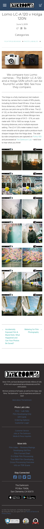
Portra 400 (37, 136)
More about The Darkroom (22, 400)
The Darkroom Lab (24, 140)
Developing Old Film (22, 450)
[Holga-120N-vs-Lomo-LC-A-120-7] (22, 280)
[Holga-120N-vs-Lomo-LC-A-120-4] (22, 207)
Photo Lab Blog (31, 41)
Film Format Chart (22, 453)
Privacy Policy (6, 513)
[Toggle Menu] (5, 5)
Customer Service (22, 431)
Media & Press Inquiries (22, 436)
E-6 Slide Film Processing (22, 456)
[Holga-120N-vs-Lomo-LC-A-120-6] (22, 256)
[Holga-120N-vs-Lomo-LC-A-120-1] (22, 304)
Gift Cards (22, 417)
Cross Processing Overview (22, 462)
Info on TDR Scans (22, 465)
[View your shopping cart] (40, 5)
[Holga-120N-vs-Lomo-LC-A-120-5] (22, 232)
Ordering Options (22, 420)
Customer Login (22, 423)
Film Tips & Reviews (12, 41)
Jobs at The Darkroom (22, 433)
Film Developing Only (22, 414)
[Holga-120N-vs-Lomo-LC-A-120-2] (22, 159)
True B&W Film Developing (22, 459)
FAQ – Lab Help (22, 411)
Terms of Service (31, 511)
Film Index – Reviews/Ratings (22, 447)
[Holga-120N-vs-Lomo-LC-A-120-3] (22, 183)
